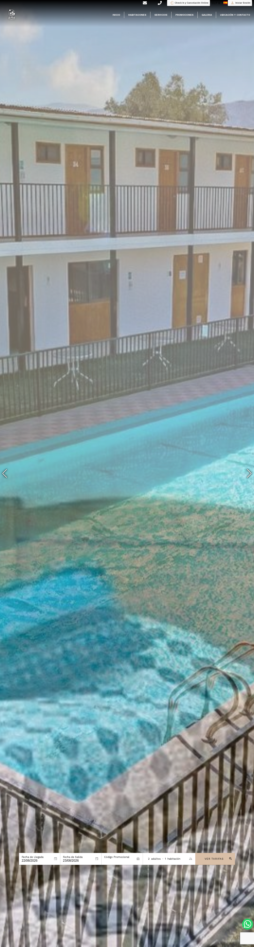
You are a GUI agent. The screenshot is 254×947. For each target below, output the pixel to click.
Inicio (116, 14)
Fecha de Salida (73, 857)
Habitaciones (137, 14)
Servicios (160, 14)
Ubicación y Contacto (235, 14)
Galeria (207, 14)
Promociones (184, 14)
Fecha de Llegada (32, 857)
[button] (249, 473)
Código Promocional (116, 857)
